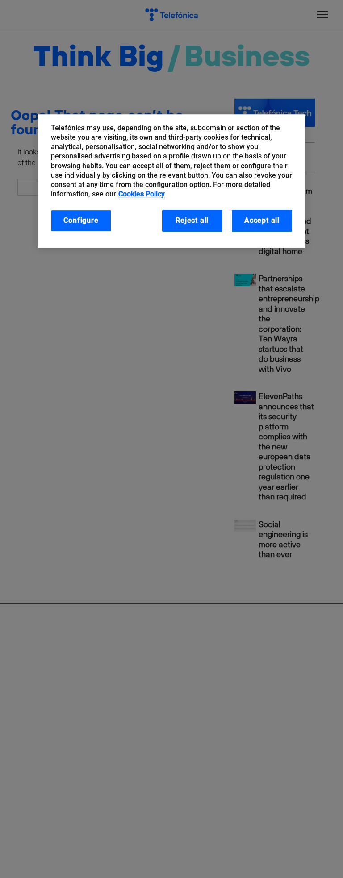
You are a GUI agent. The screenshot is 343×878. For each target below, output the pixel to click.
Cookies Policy (141, 194)
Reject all (192, 220)
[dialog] (171, 181)
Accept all (262, 220)
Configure (80, 220)
